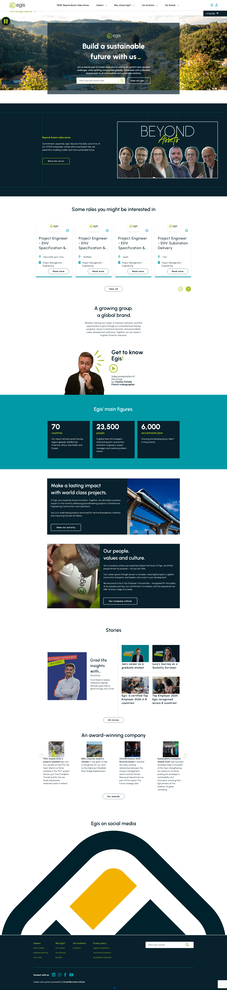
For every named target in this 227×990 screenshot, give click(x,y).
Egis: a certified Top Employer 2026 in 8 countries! (135, 699)
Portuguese (211, 32)
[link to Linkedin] (53, 975)
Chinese (209, 28)
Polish (208, 25)
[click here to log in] (216, 5)
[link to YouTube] (71, 975)
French (209, 21)
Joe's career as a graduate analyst (133, 665)
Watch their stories (56, 161)
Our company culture (120, 601)
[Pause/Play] (6, 21)
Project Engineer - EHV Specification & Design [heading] (53, 243)
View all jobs (137, 80)
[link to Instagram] (59, 975)
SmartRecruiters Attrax (74, 982)
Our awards (113, 796)
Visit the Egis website (16, 12)
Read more (59, 271)
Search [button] (121, 80)
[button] (106, 5)
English (209, 17)
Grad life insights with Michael (98, 666)
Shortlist (67, 230)
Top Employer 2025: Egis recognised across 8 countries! (165, 699)
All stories (113, 720)
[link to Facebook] (65, 975)
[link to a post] (67, 676)
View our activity (65, 527)
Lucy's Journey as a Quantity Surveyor (165, 665)
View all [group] (113, 289)
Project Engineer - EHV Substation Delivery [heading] (173, 243)
